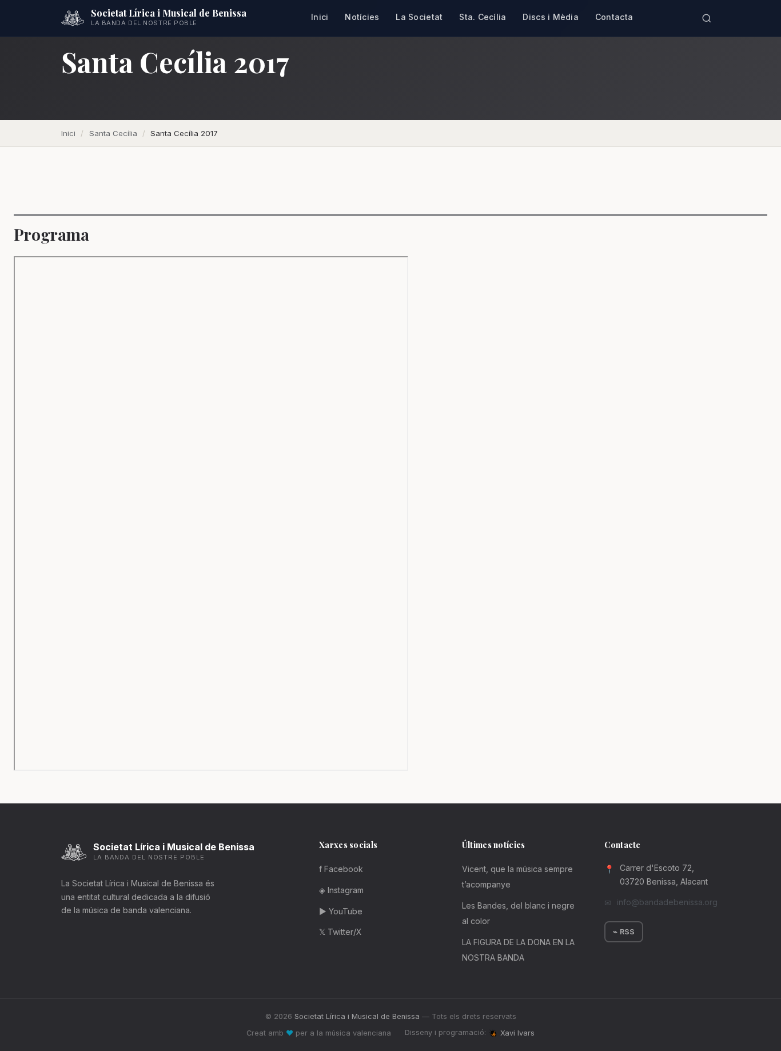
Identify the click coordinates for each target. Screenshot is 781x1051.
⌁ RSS (624, 931)
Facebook (341, 869)
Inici (319, 17)
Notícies (362, 17)
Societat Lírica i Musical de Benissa (357, 1016)
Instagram (341, 890)
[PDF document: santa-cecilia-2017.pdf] (211, 513)
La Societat (419, 17)
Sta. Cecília (482, 17)
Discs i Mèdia (551, 17)
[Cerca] (706, 18)
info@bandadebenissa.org (667, 902)
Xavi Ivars (517, 1033)
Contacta (614, 17)
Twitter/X (340, 932)
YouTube (340, 911)
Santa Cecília (113, 133)
